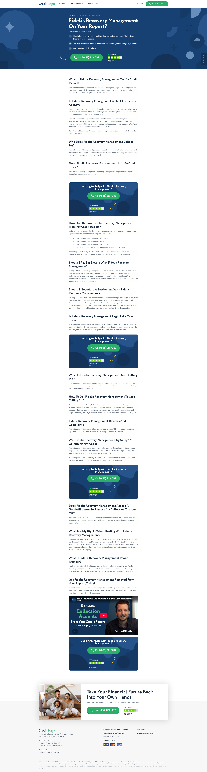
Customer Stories (76, 4)
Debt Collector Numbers (145, 733)
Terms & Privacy (109, 740)
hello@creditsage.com (111, 737)
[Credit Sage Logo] (47, 3)
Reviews (61, 4)
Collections (141, 729)
